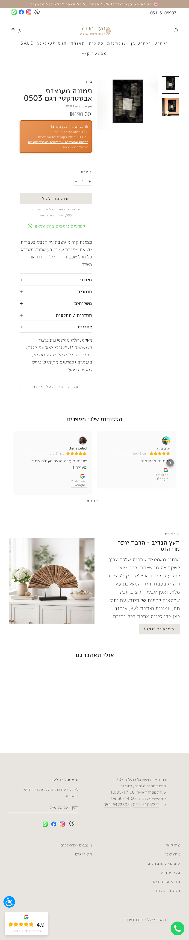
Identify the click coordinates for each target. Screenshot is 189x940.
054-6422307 (116, 804)
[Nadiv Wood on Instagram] (62, 825)
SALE (27, 43)
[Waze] (71, 824)
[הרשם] (75, 807)
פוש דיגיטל (156, 919)
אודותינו (172, 854)
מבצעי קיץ (94, 53)
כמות (86, 172)
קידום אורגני (132, 919)
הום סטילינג (52, 43)
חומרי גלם (83, 854)
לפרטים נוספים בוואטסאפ (60, 226)
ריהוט (161, 43)
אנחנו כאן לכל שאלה (56, 386)
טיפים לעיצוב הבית (164, 863)
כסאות (96, 43)
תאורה (78, 43)
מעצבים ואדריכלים (76, 845)
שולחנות (117, 43)
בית (89, 81)
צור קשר (173, 845)
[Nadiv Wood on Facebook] (53, 825)
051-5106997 (163, 12)
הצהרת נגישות (168, 890)
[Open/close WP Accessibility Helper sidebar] (9, 902)
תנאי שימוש (170, 872)
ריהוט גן (140, 43)
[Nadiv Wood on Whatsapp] (45, 825)
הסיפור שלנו (159, 628)
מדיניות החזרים (166, 881)
